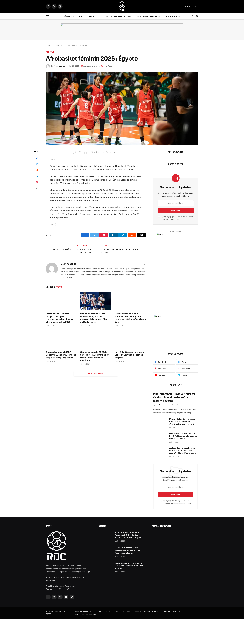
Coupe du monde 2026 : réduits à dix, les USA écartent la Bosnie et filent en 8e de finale (94, 317)
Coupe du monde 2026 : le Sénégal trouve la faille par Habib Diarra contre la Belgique (94, 356)
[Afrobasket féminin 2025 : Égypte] (122, 108)
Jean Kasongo (59, 66)
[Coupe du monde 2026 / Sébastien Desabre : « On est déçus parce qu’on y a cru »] (61, 339)
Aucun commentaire (91, 66)
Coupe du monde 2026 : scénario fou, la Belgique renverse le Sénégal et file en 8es (130, 317)
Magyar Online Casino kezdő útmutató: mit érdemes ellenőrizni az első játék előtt (182, 421)
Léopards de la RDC (74, 16)
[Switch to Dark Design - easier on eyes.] (192, 16)
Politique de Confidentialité (85, 615)
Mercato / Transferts (149, 16)
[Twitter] (36, 164)
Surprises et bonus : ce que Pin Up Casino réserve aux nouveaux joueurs (129, 565)
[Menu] (47, 16)
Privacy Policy (174, 219)
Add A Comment (96, 374)
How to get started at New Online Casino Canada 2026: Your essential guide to (128, 550)
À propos (176, 611)
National (166, 611)
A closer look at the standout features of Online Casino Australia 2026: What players (182, 450)
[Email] (36, 188)
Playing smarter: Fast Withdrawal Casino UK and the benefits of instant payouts (174, 397)
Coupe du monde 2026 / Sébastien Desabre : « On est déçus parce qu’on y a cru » (61, 355)
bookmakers (173, 16)
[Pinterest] (36, 182)
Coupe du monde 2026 (83, 611)
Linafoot (94, 16)
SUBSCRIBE (190, 6)
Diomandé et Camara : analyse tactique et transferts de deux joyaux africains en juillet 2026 (59, 317)
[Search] (197, 16)
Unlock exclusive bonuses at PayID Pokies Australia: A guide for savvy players (183, 436)
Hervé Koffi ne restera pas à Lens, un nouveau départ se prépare (129, 355)
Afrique (50, 52)
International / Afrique (119, 16)
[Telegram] (36, 176)
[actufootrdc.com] (122, 6)
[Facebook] (36, 158)
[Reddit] (36, 170)
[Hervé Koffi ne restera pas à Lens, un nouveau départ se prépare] (130, 339)
